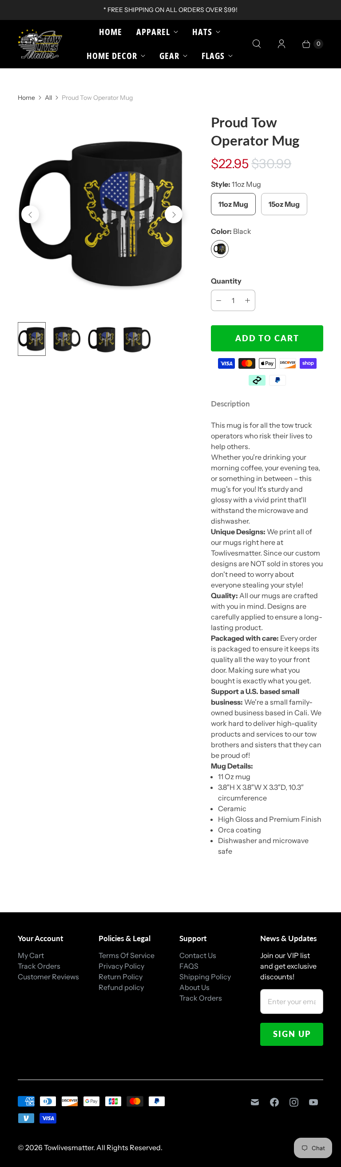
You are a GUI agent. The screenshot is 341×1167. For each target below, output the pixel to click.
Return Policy (121, 976)
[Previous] (30, 214)
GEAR (169, 56)
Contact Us (197, 955)
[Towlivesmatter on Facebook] (274, 1102)
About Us (194, 987)
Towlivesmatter (68, 1147)
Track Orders (39, 966)
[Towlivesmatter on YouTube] (313, 1102)
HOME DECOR (112, 56)
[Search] (256, 44)
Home (110, 32)
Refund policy (121, 987)
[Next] (173, 214)
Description (230, 403)
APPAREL (153, 32)
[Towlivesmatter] (40, 44)
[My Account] (281, 44)
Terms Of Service (127, 955)
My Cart (31, 955)
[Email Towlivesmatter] (255, 1102)
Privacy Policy (121, 966)
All (48, 98)
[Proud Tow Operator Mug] (102, 214)
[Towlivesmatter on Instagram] (294, 1102)
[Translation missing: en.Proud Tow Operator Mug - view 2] (67, 339)
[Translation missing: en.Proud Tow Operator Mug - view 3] (102, 339)
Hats (202, 32)
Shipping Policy (205, 976)
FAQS (188, 966)
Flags (213, 56)
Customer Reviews (48, 976)
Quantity (226, 280)
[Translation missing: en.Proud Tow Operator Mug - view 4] (137, 339)
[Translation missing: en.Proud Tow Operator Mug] (32, 338)
